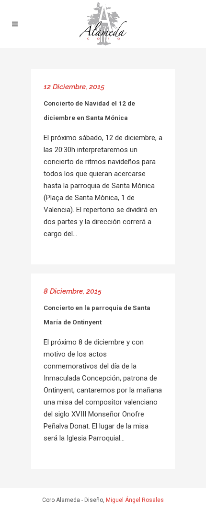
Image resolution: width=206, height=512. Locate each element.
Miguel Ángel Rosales (135, 500)
